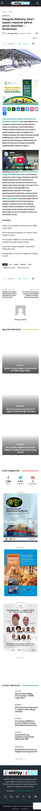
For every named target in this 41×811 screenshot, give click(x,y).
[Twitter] (35, 796)
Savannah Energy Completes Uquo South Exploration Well (18, 248)
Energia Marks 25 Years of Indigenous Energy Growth (20, 255)
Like (8, 476)
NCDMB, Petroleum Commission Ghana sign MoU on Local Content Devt (9, 294)
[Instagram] (11, 796)
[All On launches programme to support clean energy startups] (20, 394)
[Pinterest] (23, 796)
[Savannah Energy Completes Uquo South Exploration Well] (7, 735)
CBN (10, 264)
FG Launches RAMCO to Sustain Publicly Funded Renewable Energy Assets (18, 241)
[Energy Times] (4, 33)
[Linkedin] (17, 796)
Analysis (10, 12)
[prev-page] (3, 459)
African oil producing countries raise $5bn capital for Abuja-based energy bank (30, 294)
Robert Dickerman (23, 268)
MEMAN (16, 264)
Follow (20, 476)
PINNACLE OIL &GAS (9, 268)
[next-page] (7, 459)
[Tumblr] (29, 796)
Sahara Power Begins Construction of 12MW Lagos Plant (19, 227)
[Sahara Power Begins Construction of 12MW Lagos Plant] (20, 353)
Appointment (19, 747)
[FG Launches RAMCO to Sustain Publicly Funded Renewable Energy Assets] (20, 435)
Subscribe (32, 476)
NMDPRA (23, 264)
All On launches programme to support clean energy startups (19, 234)
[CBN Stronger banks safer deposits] (20, 92)
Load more (19, 759)
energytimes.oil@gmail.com (24, 791)
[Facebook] (5, 796)
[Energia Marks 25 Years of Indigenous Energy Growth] (7, 749)
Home (4, 12)
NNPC (30, 264)
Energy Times (13, 33)
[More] (33, 43)
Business (20, 406)
